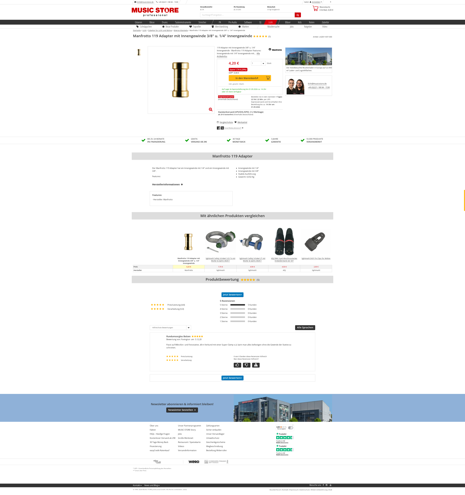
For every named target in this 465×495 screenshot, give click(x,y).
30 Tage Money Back (159, 442)
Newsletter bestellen (180, 409)
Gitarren (138, 22)
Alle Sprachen (305, 327)
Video (324, 26)
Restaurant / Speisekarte (189, 442)
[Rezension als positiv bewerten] (237, 365)
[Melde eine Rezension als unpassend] (256, 365)
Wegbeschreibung (214, 446)
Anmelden (316, 2)
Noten (311, 22)
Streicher (202, 22)
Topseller (197, 26)
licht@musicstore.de (145, 2)
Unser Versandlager (215, 434)
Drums (165, 22)
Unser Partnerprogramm (189, 425)
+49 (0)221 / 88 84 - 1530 (319, 87)
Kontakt (136, 485)
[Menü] (292, 425)
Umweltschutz (212, 438)
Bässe (151, 22)
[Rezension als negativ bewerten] (246, 365)
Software (248, 22)
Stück (269, 63)
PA (220, 22)
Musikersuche (274, 26)
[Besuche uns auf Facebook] (323, 485)
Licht (271, 22)
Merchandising (221, 26)
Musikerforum (275, 490)
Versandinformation (187, 450)
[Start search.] (298, 14)
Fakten (153, 429)
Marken (245, 26)
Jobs (292, 26)
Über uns (154, 425)
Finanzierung (156, 446)
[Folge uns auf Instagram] (326, 485)
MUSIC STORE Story (187, 429)
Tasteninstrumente (183, 22)
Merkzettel (242, 122)
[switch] (290, 427)
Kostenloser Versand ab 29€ (162, 438)
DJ (260, 22)
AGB (330, 490)
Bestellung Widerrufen (216, 450)
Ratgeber (308, 26)
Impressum (294, 490)
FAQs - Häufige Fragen (160, 434)
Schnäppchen (146, 26)
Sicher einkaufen (213, 429)
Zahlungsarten (213, 425)
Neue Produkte (172, 26)
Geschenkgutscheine (215, 442)
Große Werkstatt (185, 438)
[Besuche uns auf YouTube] (330, 485)
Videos (181, 446)
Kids (300, 22)
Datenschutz (305, 490)
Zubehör (325, 22)
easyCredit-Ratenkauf (159, 450)
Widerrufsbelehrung (319, 490)
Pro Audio (232, 22)
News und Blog (151, 485)
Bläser (288, 22)
